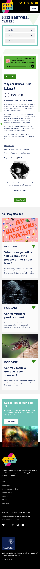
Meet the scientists (10, 489)
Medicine (21, 158)
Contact (5, 503)
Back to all (20, 200)
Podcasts (6, 485)
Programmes (7, 496)
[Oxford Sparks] (9, 468)
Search (31, 41)
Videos (5, 482)
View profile (20, 190)
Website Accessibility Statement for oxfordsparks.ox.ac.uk (16, 518)
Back (34, 8)
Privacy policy (24, 512)
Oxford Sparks (7, 3)
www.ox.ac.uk (7, 559)
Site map (5, 512)
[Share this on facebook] (7, 95)
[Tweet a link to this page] (13, 95)
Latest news (7, 493)
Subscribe (10, 77)
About (4, 500)
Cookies (14, 512)
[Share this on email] (20, 95)
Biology (14, 158)
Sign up (11, 421)
